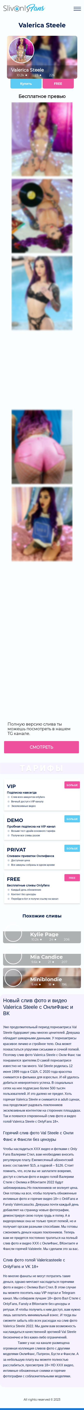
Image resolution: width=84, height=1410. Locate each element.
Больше (72, 785)
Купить (26, 84)
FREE (58, 84)
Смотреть (41, 747)
